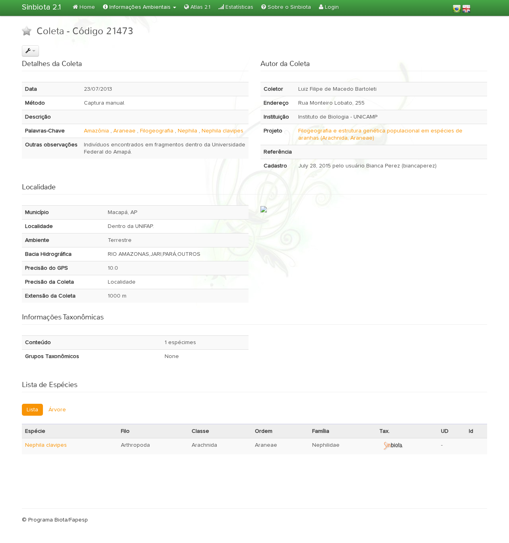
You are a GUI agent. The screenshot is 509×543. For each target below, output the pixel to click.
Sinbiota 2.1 (41, 7)
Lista (32, 410)
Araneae (124, 131)
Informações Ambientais (140, 7)
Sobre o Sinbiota (288, 7)
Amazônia (96, 131)
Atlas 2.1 (199, 7)
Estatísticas (238, 7)
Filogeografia (156, 131)
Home (86, 7)
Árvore (57, 410)
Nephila (187, 131)
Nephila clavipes (222, 131)
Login (331, 7)
